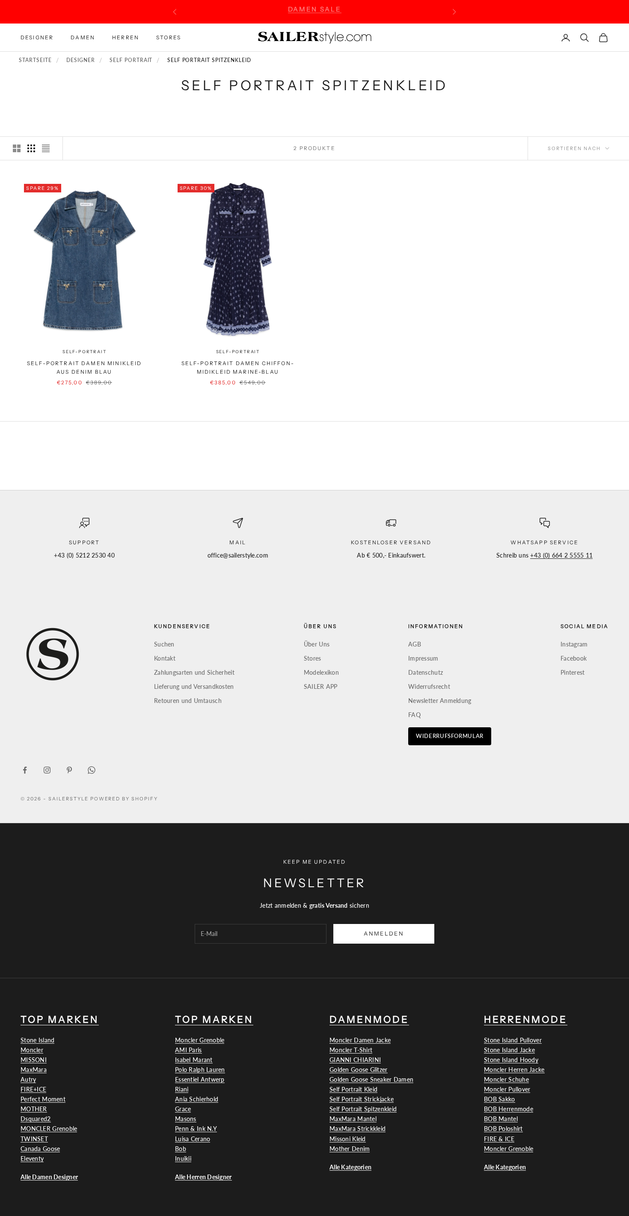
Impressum (423, 658)
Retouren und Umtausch (188, 700)
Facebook (574, 658)
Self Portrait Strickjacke (361, 1099)
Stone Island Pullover (513, 1040)
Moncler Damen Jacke (360, 1040)
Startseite (35, 60)
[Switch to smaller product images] (31, 148)
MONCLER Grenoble (49, 1128)
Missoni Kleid (347, 1138)
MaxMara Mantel (353, 1118)
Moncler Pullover (507, 1089)
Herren (125, 37)
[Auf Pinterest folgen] (69, 770)
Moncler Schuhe (506, 1079)
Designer (37, 37)
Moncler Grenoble (199, 1040)
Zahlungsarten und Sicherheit (194, 672)
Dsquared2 (36, 1118)
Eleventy (32, 1158)
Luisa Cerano (192, 1138)
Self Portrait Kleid (353, 1089)
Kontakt (164, 658)
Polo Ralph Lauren (200, 1069)
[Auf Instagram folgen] (47, 770)
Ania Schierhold (196, 1099)
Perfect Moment (43, 1099)
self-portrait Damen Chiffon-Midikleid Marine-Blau (237, 367)
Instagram (574, 644)
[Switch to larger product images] (17, 148)
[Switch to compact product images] (46, 148)
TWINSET (34, 1138)
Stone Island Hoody (511, 1059)
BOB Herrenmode (508, 1109)
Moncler (32, 1050)
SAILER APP (321, 686)
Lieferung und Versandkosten (194, 686)
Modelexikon (321, 672)
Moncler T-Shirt (350, 1050)
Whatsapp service (544, 542)
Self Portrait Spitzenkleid (363, 1109)
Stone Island (37, 1040)
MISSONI (34, 1059)
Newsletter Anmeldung (440, 700)
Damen (83, 37)
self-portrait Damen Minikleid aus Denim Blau (84, 367)
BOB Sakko (499, 1099)
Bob (180, 1148)
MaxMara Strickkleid (357, 1128)
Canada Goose (40, 1148)
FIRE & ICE (499, 1138)
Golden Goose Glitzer (358, 1069)
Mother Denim (349, 1148)
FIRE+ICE (33, 1089)
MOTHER (34, 1109)
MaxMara (34, 1069)
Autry (28, 1079)
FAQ (414, 714)
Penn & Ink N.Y (196, 1128)
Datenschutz (425, 672)
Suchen (164, 644)
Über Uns (316, 644)
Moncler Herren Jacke (514, 1069)
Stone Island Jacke (509, 1050)
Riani (181, 1089)
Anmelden (384, 933)
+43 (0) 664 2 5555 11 (561, 555)
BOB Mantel (501, 1118)
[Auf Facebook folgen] (25, 770)
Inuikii (183, 1158)
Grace (183, 1109)
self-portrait (84, 351)
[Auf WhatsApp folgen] (91, 770)
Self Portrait (131, 60)
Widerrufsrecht (429, 686)
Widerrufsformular (450, 735)
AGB (414, 644)
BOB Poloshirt (503, 1128)
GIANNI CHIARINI (355, 1059)
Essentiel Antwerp (200, 1079)
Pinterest (573, 672)
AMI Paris (188, 1050)
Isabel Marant (194, 1059)
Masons (185, 1118)
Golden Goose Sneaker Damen (371, 1079)
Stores (168, 37)
